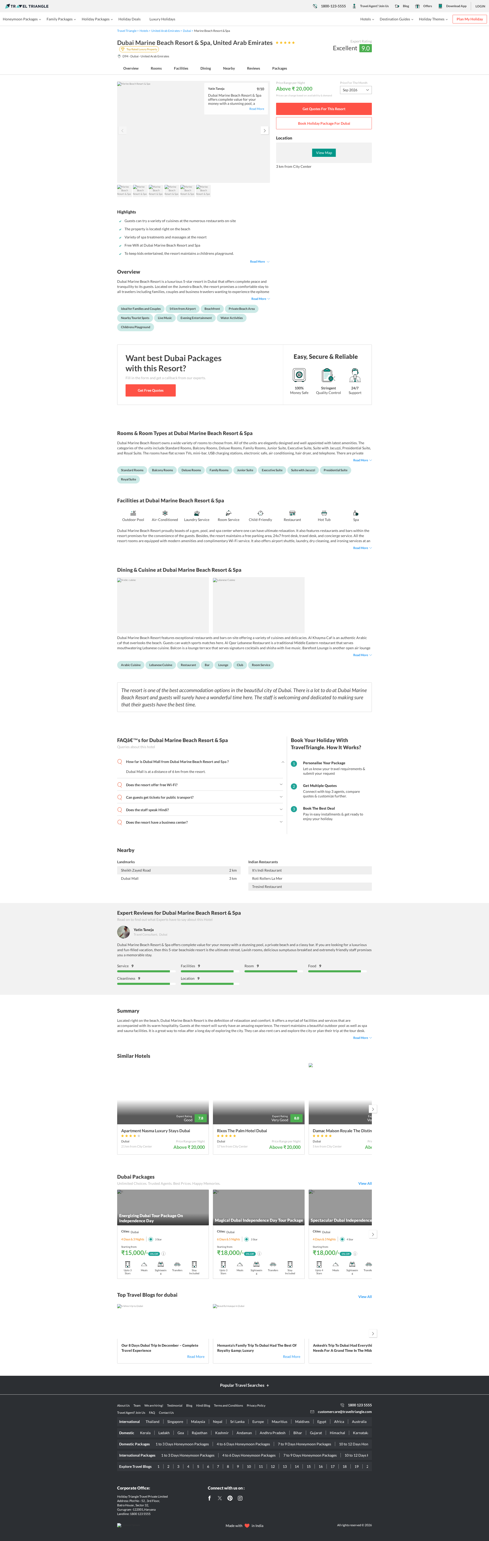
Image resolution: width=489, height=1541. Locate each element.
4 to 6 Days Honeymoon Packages (243, 1444)
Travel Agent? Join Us (374, 6)
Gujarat (316, 1433)
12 (273, 1466)
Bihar (297, 1433)
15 (309, 1466)
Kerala (145, 1433)
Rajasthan (199, 1433)
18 (345, 1466)
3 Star (158, 1239)
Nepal (217, 1421)
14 (297, 1466)
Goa (181, 1433)
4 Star (350, 1239)
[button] (265, 130)
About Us (123, 1405)
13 (285, 1466)
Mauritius (279, 1421)
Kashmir (222, 1433)
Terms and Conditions (228, 1405)
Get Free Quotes (151, 390)
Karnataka (361, 1433)
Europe (258, 1421)
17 (333, 1466)
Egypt (321, 1421)
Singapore (175, 1421)
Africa (339, 1421)
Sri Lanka (237, 1421)
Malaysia (198, 1421)
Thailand (152, 1421)
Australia (359, 1421)
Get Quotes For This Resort (324, 109)
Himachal (337, 1433)
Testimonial (174, 1405)
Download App (456, 6)
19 (357, 1466)
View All (365, 1183)
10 (249, 1466)
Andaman (244, 1433)
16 (321, 1466)
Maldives (302, 1421)
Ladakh (164, 1433)
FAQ (152, 1413)
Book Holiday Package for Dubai (324, 123)
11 (261, 1466)
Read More (257, 261)
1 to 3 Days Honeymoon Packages (182, 1444)
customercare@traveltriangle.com (345, 1411)
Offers (427, 6)
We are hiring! (153, 1405)
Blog (406, 6)
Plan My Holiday (470, 19)
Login (480, 6)
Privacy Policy (256, 1405)
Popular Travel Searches (242, 1385)
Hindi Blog (203, 1405)
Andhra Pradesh (273, 1433)
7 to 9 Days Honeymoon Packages (304, 1444)
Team (137, 1405)
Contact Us (166, 1413)
